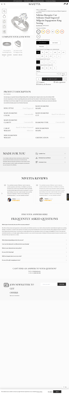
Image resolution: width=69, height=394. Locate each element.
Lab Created (55, 42)
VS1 (38, 68)
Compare (41, 82)
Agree (57, 391)
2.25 (42, 56)
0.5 (42, 52)
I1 (54, 68)
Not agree (50, 391)
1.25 (55, 52)
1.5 (59, 52)
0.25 (38, 52)
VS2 (42, 68)
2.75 (51, 56)
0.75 (47, 52)
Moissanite (41, 46)
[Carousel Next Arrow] (67, 193)
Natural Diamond (42, 42)
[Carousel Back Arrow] (2, 193)
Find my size (62, 74)
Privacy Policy (39, 391)
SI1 (46, 68)
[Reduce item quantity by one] (37, 79)
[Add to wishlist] (65, 79)
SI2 (50, 68)
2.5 (46, 56)
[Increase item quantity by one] (40, 79)
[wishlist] (64, 4)
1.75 (63, 52)
